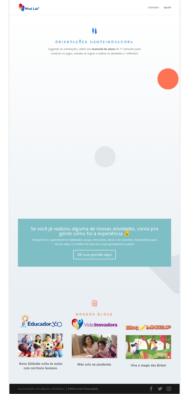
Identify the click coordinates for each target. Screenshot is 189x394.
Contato (153, 7)
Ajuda (167, 7)
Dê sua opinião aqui (94, 254)
